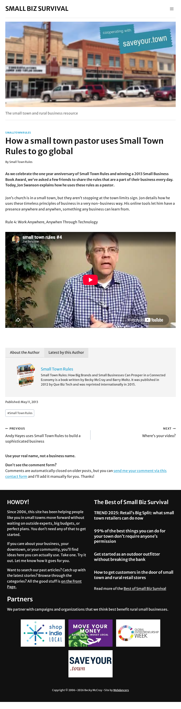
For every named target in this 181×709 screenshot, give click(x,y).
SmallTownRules (18, 132)
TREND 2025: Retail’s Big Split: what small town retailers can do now (134, 515)
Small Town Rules (20, 162)
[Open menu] (172, 8)
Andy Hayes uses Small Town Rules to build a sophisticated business (43, 435)
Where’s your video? (159, 432)
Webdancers (121, 690)
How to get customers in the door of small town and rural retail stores (133, 575)
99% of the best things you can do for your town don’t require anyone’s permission (130, 536)
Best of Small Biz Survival (145, 588)
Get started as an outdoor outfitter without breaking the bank (127, 557)
